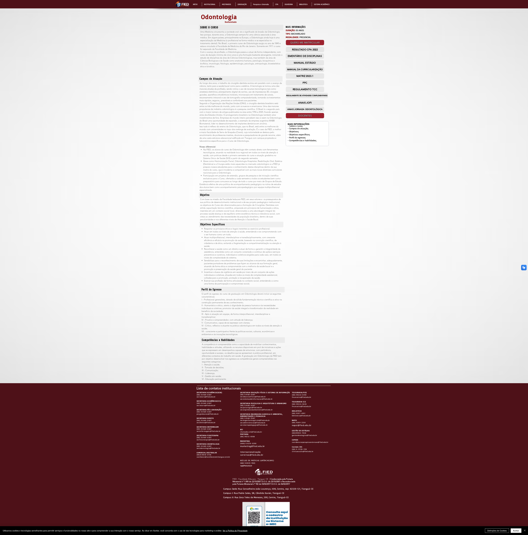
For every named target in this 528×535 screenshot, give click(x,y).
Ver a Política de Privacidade (235, 530)
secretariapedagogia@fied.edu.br (254, 425)
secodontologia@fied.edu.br (208, 448)
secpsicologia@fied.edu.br (251, 407)
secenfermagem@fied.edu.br (208, 431)
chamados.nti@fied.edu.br (251, 432)
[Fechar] (524, 530)
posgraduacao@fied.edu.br (208, 414)
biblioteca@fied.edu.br (301, 416)
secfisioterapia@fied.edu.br (208, 440)
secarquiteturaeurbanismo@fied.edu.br (256, 410)
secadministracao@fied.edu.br (253, 423)
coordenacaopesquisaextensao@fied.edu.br (310, 442)
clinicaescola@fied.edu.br (302, 451)
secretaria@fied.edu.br (206, 397)
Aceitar (516, 530)
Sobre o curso (295, 126)
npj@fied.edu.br (246, 466)
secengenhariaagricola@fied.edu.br (255, 420)
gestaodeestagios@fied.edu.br (304, 435)
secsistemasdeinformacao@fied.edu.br (256, 399)
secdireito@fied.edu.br (206, 422)
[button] (196, 4)
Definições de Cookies (497, 530)
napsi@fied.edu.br (301, 425)
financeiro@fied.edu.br (301, 397)
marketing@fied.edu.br (252, 446)
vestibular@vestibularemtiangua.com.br (213, 457)
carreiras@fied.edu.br (251, 455)
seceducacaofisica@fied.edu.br (253, 397)
